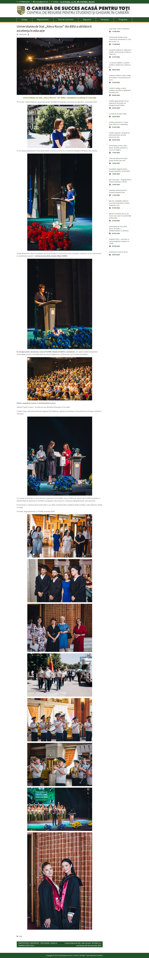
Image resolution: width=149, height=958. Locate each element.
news (20, 936)
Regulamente (43, 19)
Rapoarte (87, 19)
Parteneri (105, 19)
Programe (123, 19)
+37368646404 (24, 2)
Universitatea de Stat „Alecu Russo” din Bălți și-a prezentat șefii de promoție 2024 (83, 944)
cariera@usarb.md (41, 2)
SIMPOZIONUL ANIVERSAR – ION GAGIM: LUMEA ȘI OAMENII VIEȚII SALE (37, 944)
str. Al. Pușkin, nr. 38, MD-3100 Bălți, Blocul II (77, 2)
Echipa (24, 19)
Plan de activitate (65, 19)
